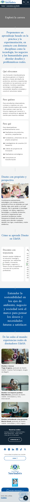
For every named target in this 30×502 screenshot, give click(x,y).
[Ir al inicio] (8, 2)
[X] (25, 449)
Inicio (3, 5)
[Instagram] (9, 449)
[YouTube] (17, 449)
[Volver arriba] (25, 498)
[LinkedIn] (13, 449)
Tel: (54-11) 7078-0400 (12, 435)
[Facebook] (5, 449)
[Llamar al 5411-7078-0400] (15, 483)
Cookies (4, 498)
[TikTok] (21, 449)
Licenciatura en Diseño (13, 5)
